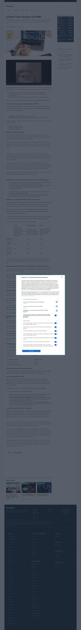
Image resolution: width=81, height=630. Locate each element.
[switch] (56, 302)
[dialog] (40, 315)
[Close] (62, 277)
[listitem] (40, 299)
